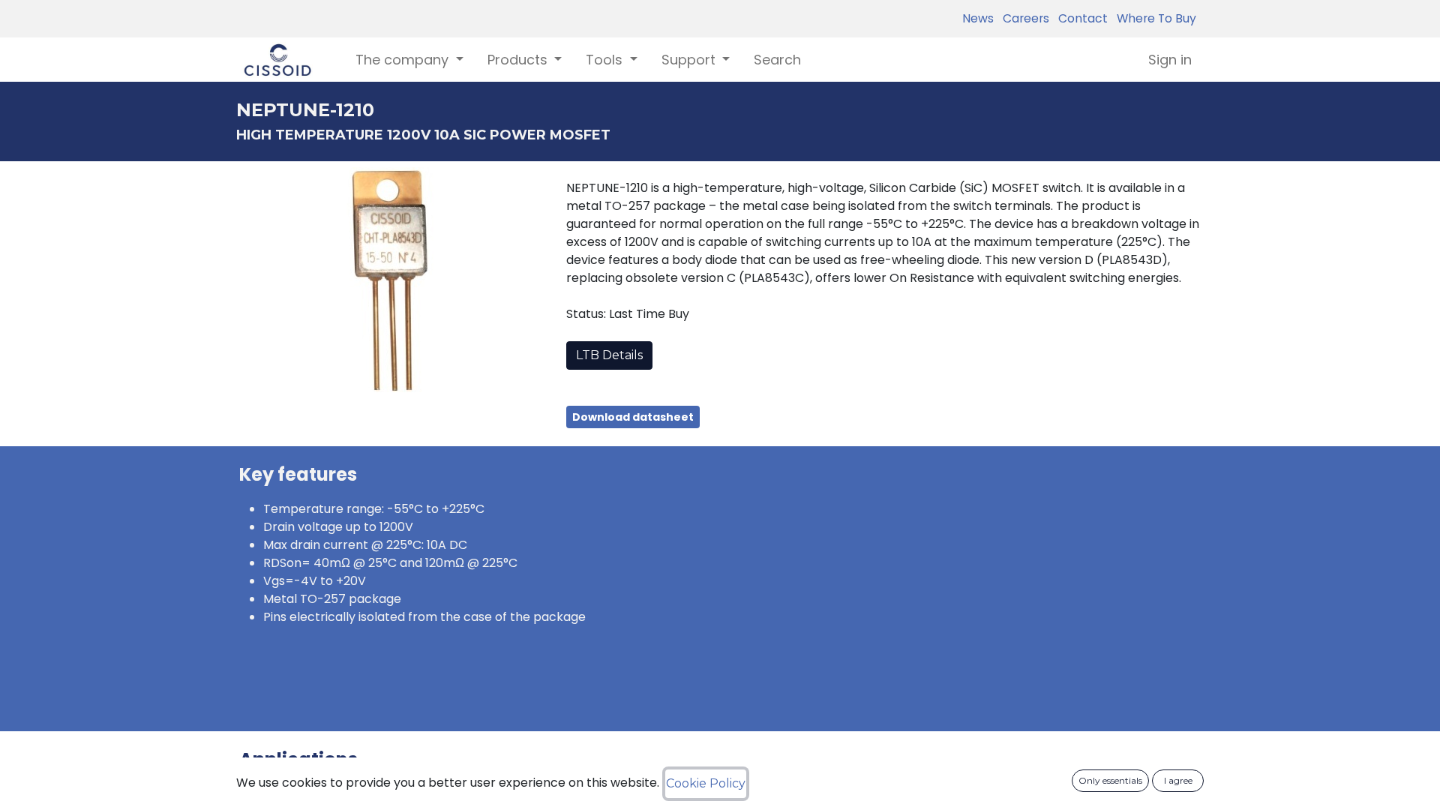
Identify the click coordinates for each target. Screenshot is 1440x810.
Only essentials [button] (1110, 780)
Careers (1023, 18)
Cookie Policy (706, 783)
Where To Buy (1153, 18)
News (978, 18)
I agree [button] (1178, 780)
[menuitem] (777, 60)
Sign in (1170, 59)
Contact (1080, 18)
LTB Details (609, 355)
